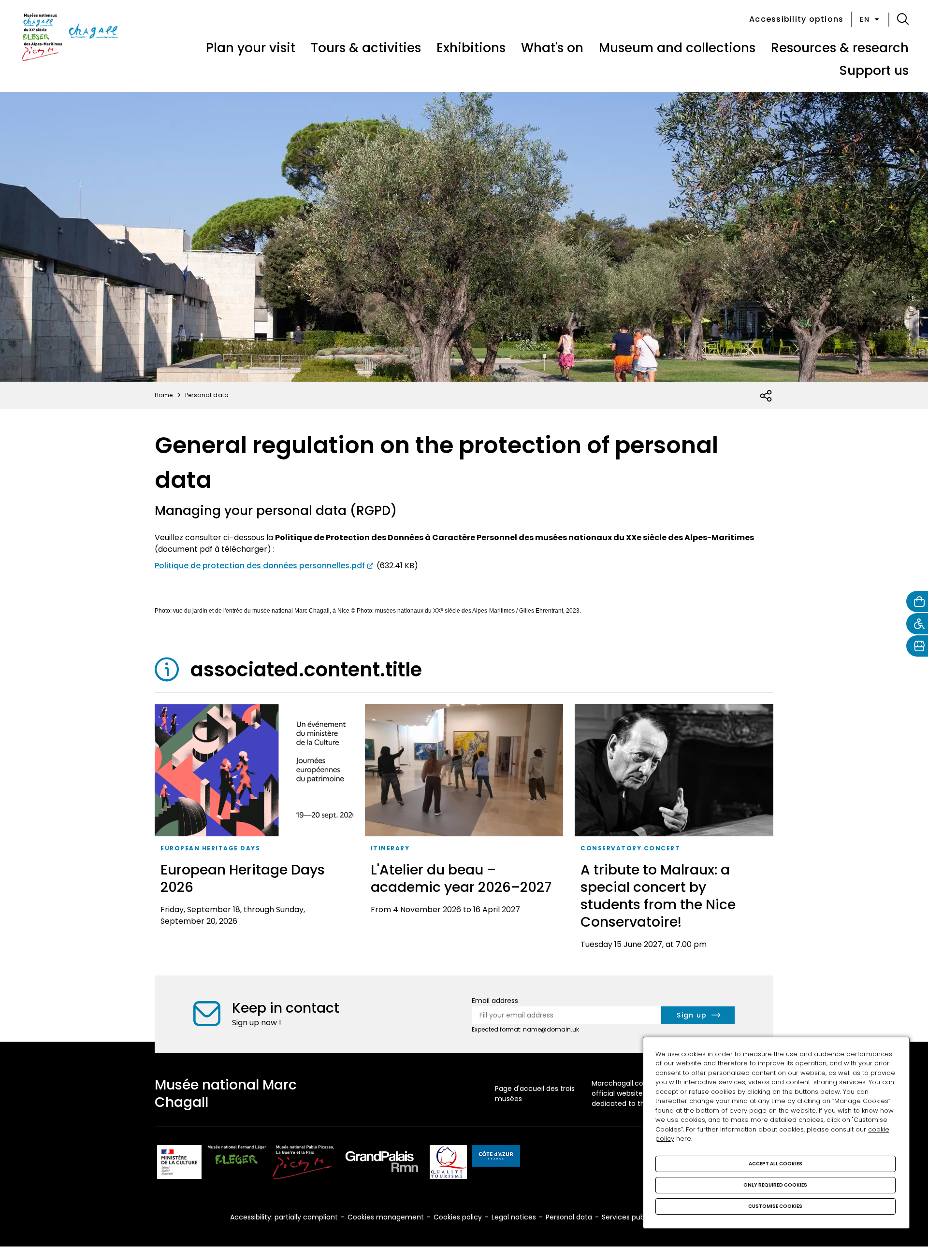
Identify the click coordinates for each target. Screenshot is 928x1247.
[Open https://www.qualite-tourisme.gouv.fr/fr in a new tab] (448, 1163)
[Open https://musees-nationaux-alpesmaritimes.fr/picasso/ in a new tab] (303, 1163)
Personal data (569, 1217)
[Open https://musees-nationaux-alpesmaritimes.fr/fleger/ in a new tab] (237, 1163)
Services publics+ (631, 1217)
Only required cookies (775, 1185)
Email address (495, 1000)
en (865, 19)
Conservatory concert (630, 848)
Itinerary (390, 848)
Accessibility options (796, 19)
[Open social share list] (766, 396)
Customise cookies (775, 1206)
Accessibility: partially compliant (284, 1217)
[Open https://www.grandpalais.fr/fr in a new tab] (382, 1163)
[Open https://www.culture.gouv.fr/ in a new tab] (179, 1163)
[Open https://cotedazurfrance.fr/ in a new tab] (496, 1157)
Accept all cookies (775, 1163)
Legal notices (514, 1217)
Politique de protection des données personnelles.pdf (260, 565)
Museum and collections (677, 48)
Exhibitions (471, 48)
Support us (874, 70)
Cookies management (386, 1217)
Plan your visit (250, 48)
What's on (552, 48)
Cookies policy (458, 1217)
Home (164, 395)
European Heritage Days (210, 848)
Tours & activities (366, 48)
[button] (903, 19)
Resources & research (840, 48)
